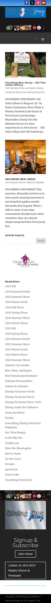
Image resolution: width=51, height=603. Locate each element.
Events (9, 417)
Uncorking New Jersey (33, 92)
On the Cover (13, 458)
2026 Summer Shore (17, 360)
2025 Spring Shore (16, 333)
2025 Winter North (16, 349)
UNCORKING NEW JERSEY (20, 179)
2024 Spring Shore (16, 312)
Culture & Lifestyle (35, 182)
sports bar (11, 469)
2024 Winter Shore (16, 323)
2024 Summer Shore (17, 318)
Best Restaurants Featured (21, 375)
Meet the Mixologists (18, 448)
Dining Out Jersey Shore (19, 396)
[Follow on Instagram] (38, 2)
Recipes (10, 464)
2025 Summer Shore (17, 344)
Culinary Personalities (18, 381)
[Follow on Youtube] (43, 2)
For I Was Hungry (15, 432)
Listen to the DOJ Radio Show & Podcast (21, 570)
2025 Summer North (17, 338)
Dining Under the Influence (21, 407)
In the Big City (13, 437)
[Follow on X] (32, 2)
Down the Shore (15, 412)
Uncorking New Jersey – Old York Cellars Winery (25, 83)
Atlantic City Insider (17, 365)
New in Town (13, 453)
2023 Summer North (17, 291)
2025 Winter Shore (16, 354)
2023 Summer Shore (15, 182)
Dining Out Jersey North (19, 391)
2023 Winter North (16, 302)
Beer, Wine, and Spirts (25, 88)
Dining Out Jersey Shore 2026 (23, 402)
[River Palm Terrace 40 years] (25, 29)
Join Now (25, 554)
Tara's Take (12, 474)
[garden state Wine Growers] (25, 274)
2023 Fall (9, 88)
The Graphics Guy (32, 600)
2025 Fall (10, 328)
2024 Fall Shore (14, 307)
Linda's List (12, 443)
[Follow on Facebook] (26, 2)
